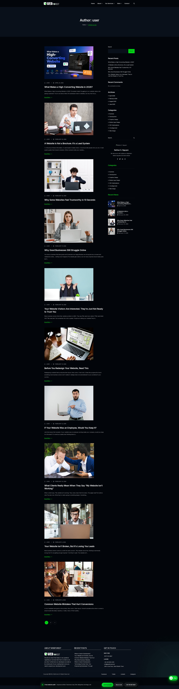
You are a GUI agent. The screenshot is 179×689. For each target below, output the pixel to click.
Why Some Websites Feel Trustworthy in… (124, 221)
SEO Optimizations (114, 125)
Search (110, 47)
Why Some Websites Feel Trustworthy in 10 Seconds (69, 200)
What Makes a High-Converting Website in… (124, 202)
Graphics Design (113, 119)
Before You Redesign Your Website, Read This (66, 368)
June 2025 (112, 104)
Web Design (112, 131)
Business (111, 113)
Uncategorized (113, 128)
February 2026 (113, 98)
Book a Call (119, 684)
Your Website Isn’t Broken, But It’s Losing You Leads (69, 546)
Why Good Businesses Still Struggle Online (65, 250)
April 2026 (112, 95)
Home (84, 24)
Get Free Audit (108, 684)
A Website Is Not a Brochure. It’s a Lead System (67, 143)
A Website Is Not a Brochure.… (122, 212)
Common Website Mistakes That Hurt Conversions (68, 604)
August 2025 (112, 101)
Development (112, 116)
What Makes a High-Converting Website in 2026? (68, 87)
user (48, 82)
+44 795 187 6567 (131, 684)
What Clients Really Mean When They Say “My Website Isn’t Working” (73, 487)
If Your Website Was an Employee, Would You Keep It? (70, 428)
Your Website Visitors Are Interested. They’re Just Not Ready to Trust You (73, 310)
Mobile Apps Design (114, 122)
